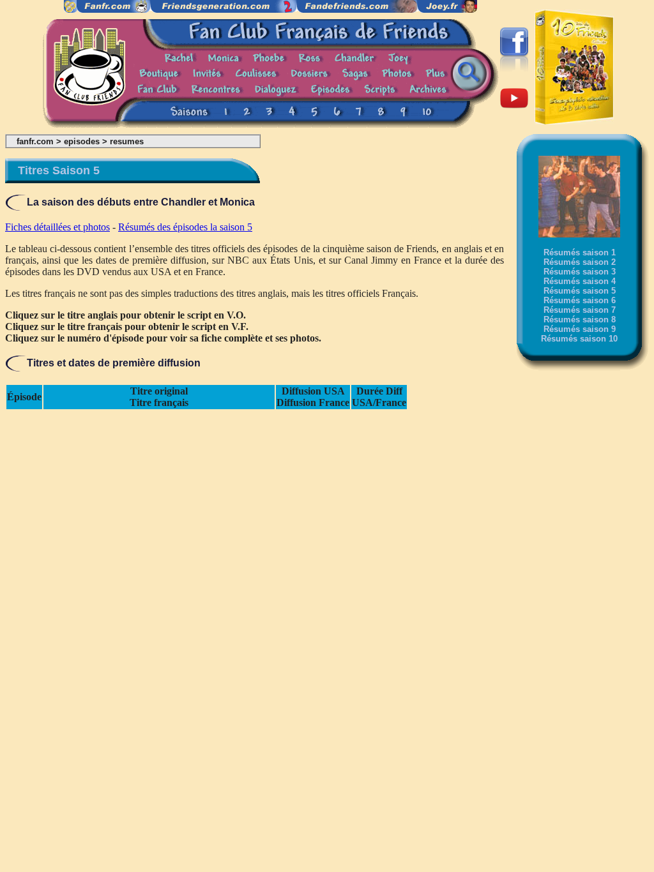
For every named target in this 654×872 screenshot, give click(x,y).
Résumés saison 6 (580, 300)
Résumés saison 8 (580, 319)
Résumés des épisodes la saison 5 (185, 227)
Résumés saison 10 (579, 338)
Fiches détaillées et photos (57, 227)
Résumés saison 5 (580, 291)
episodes (82, 141)
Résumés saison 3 (580, 271)
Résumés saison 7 (580, 310)
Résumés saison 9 (580, 329)
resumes (127, 141)
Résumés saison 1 (580, 252)
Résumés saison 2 (580, 262)
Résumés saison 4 (580, 281)
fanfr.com (35, 141)
